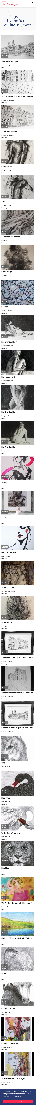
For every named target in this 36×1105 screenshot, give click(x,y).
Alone (4, 517)
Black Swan (6, 798)
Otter (4, 973)
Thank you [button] (18, 1101)
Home (10, 12)
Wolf (3, 763)
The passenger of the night (13, 1078)
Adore (4, 201)
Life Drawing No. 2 (9, 447)
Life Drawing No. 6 (9, 342)
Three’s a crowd (8, 587)
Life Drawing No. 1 (9, 412)
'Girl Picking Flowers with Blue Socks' (17, 903)
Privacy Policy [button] (15, 1096)
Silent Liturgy (7, 272)
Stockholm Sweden (10, 131)
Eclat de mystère (9, 552)
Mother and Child (9, 1008)
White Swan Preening (11, 833)
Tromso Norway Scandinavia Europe (17, 96)
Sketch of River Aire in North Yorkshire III (18, 938)
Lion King (5, 868)
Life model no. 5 (8, 377)
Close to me (7, 166)
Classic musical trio (10, 1043)
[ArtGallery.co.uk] (14, 3)
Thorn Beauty (7, 622)
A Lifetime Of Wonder (11, 237)
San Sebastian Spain (10, 61)
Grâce (4, 482)
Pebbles (5, 307)
